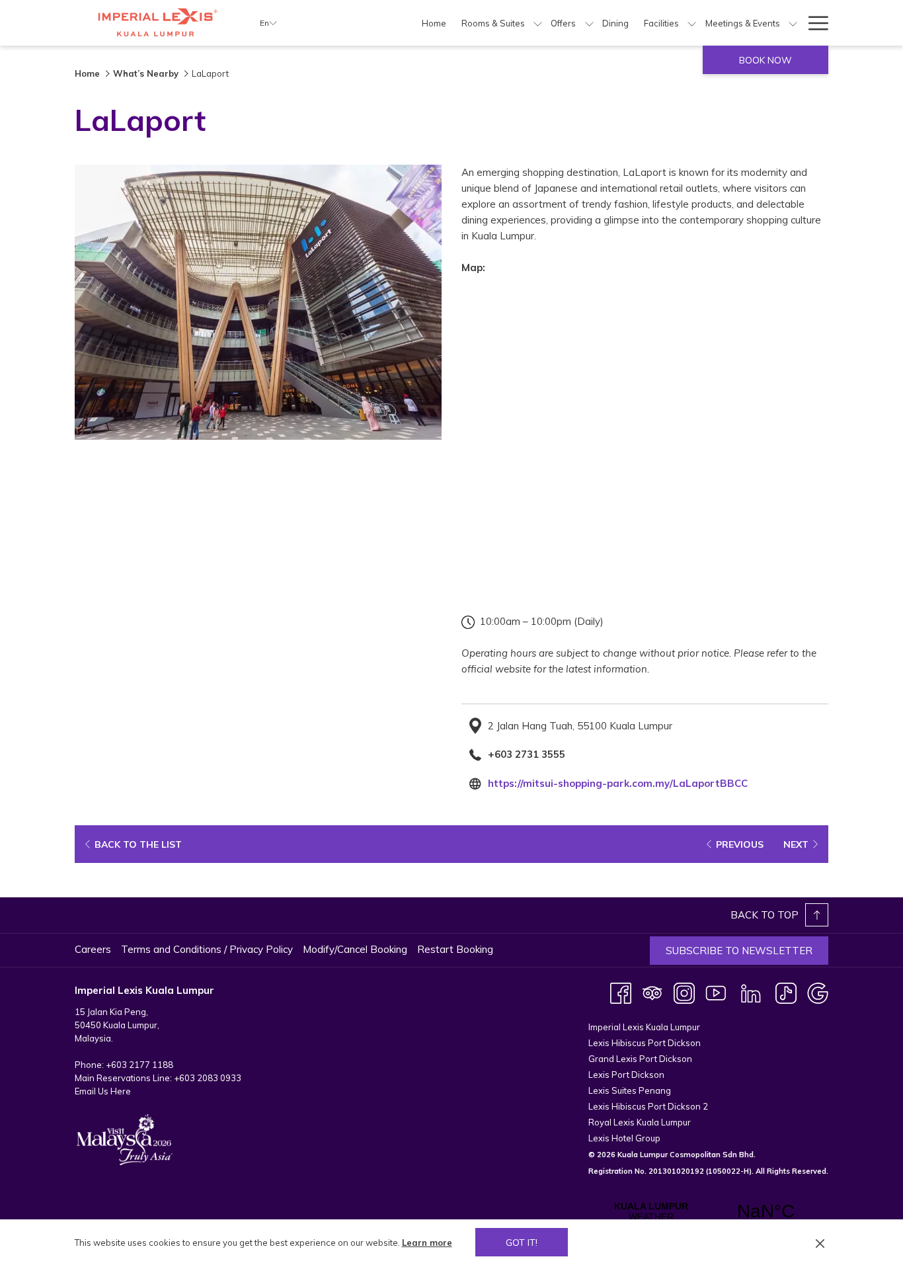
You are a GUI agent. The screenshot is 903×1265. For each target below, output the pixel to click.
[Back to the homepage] (157, 23)
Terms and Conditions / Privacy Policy (207, 949)
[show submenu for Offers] (589, 23)
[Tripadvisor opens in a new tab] (652, 992)
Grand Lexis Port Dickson (640, 1058)
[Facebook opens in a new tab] (620, 992)
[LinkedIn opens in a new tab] (751, 992)
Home (87, 73)
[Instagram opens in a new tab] (684, 992)
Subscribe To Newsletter (739, 950)
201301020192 (676, 1171)
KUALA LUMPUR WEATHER (708, 1211)
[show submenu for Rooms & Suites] (537, 23)
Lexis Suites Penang (629, 1090)
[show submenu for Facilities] (691, 23)
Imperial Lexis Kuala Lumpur (644, 1027)
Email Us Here (103, 1091)
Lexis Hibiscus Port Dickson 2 (648, 1106)
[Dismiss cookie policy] (820, 1242)
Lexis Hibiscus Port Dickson (644, 1043)
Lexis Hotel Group (624, 1138)
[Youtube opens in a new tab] (715, 992)
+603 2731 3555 (526, 754)
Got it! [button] (521, 1242)
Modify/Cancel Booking (355, 949)
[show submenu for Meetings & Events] (793, 23)
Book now (765, 60)
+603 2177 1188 (139, 1064)
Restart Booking (455, 949)
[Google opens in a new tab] (817, 992)
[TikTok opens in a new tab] (786, 992)
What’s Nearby (145, 73)
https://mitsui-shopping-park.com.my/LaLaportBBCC (618, 783)
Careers (93, 949)
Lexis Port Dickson (626, 1074)
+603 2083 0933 (207, 1078)
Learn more (427, 1242)
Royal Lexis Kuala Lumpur (639, 1122)
